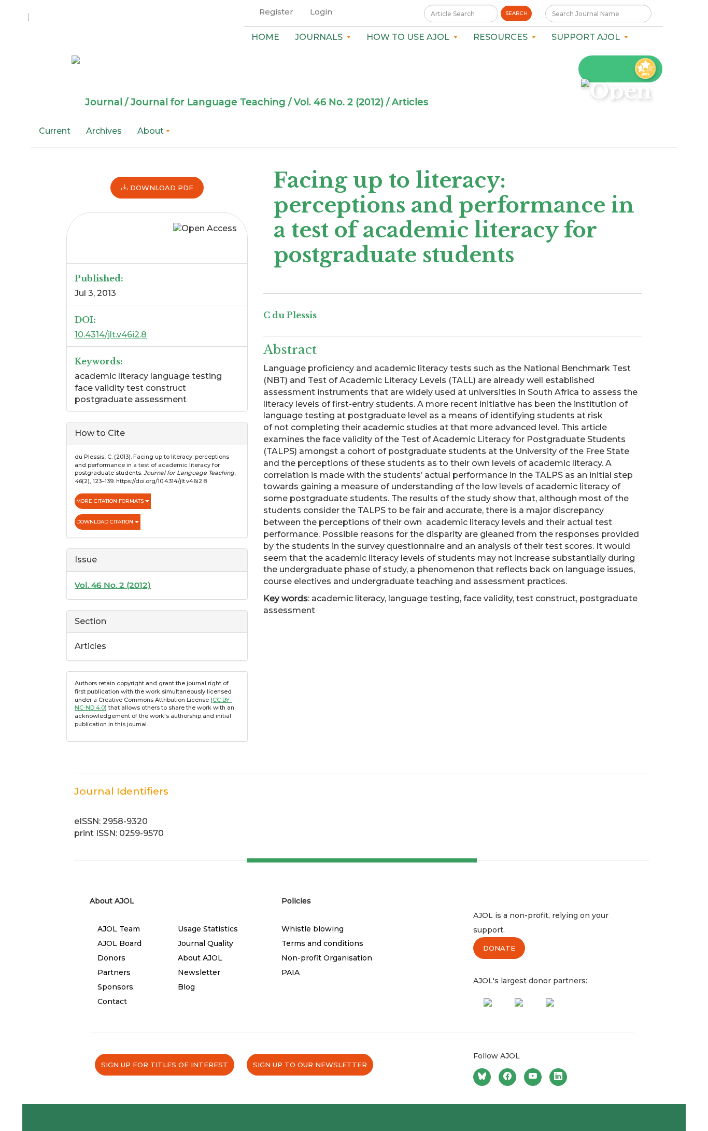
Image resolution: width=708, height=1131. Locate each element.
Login (321, 12)
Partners (114, 972)
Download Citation (105, 521)
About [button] (151, 131)
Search (516, 13)
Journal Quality (205, 943)
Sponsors (115, 987)
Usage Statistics (208, 929)
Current (54, 131)
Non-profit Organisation (326, 958)
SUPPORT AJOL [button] (587, 37)
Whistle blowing (312, 929)
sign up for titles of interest (164, 1065)
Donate (499, 948)
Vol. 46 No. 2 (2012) (339, 102)
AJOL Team (118, 929)
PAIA (290, 972)
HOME (265, 37)
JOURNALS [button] (321, 37)
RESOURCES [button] (502, 37)
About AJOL (200, 958)
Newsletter (199, 972)
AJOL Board (119, 943)
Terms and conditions (322, 943)
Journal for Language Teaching (208, 102)
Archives (104, 131)
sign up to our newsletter (310, 1065)
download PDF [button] (160, 187)
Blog (186, 987)
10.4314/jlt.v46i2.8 (111, 335)
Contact (112, 1001)
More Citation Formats (110, 501)
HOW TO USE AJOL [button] (410, 37)
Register (276, 12)
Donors (111, 958)
